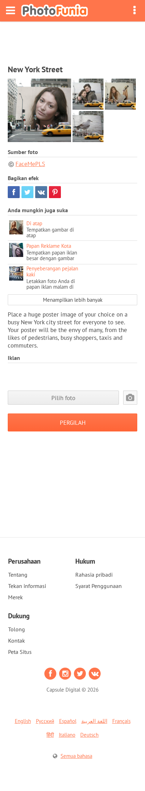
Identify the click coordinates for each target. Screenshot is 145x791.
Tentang (17, 574)
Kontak (16, 640)
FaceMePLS (30, 164)
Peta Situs (20, 651)
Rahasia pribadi (94, 574)
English (23, 721)
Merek (15, 597)
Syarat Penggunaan (98, 585)
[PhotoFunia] (54, 11)
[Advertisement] (72, 41)
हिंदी (50, 734)
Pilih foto (63, 398)
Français (121, 721)
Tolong (16, 629)
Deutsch (89, 734)
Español (67, 721)
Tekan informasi (27, 585)
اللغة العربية (94, 721)
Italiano (67, 734)
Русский (45, 721)
